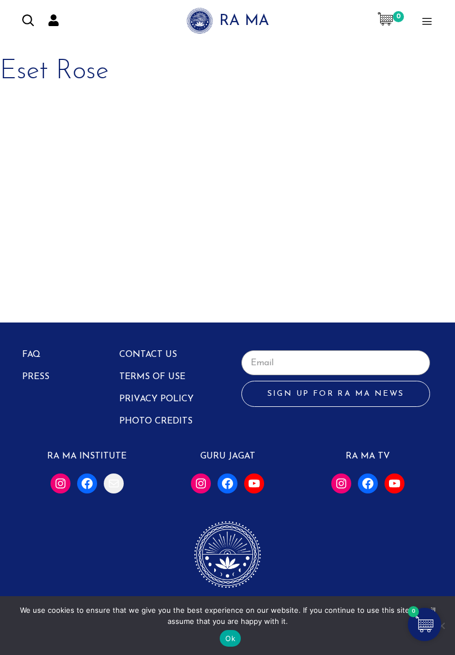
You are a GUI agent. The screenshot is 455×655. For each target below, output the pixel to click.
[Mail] (114, 483)
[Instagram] (60, 483)
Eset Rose (54, 71)
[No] (441, 625)
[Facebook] (87, 483)
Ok (230, 638)
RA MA (244, 21)
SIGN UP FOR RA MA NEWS (336, 394)
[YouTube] (254, 483)
